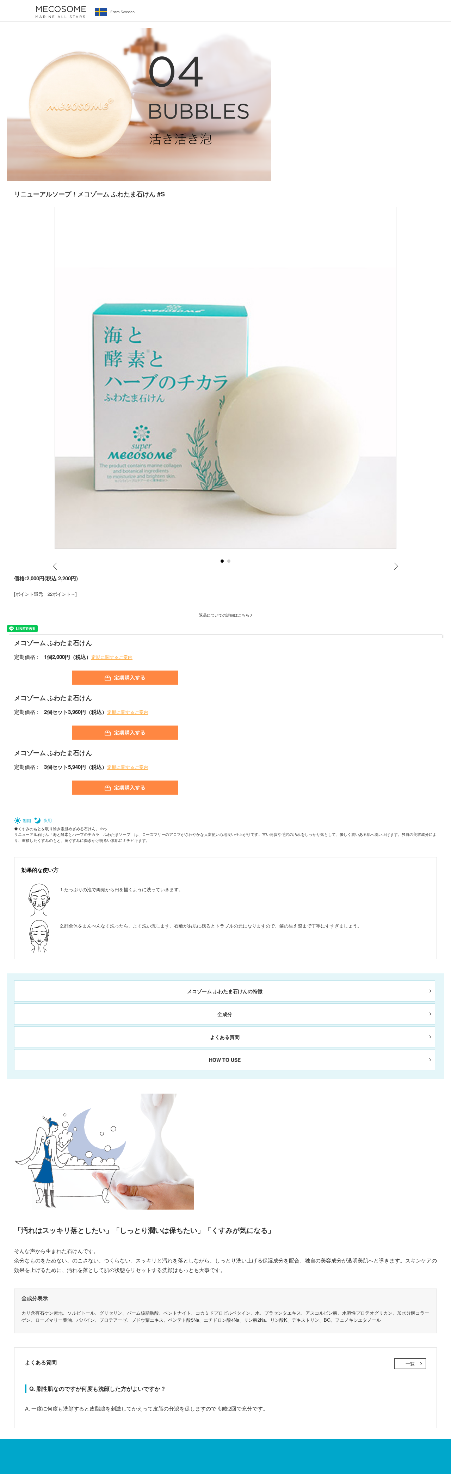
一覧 (410, 1363)
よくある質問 (225, 1036)
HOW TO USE (225, 1059)
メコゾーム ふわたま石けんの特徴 (224, 991)
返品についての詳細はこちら (224, 615)
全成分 (224, 1013)
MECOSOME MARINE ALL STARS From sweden (85, 12)
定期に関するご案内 (111, 657)
